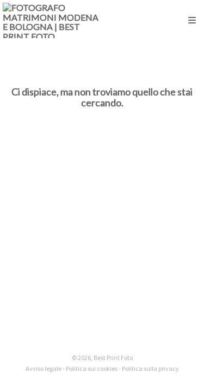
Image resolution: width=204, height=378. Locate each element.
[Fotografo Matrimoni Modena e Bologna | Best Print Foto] (52, 20)
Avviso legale (43, 368)
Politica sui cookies (92, 368)
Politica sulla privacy (150, 368)
